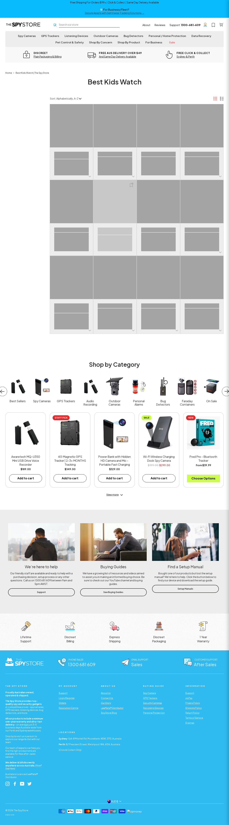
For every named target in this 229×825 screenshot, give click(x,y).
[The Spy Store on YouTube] (22, 784)
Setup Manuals (185, 588)
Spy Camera (149, 693)
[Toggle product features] (90, 176)
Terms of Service (194, 718)
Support (175, 25)
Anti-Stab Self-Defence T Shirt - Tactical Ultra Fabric (115, 305)
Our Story (106, 703)
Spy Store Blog (109, 712)
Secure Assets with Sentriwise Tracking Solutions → (114, 13)
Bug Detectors (133, 35)
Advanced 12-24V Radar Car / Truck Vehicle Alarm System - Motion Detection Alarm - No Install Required (71, 308)
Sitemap (189, 723)
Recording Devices (153, 708)
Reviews (160, 25)
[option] (41, 54)
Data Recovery (201, 35)
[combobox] (89, 24)
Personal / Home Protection (167, 35)
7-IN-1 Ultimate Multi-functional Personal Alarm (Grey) (201, 230)
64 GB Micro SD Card (158, 229)
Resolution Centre (68, 708)
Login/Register (67, 698)
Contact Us (107, 698)
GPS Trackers (50, 35)
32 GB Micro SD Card (158, 153)
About (146, 25)
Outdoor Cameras (106, 35)
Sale (172, 42)
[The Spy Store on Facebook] (15, 784)
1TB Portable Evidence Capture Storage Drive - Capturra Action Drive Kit (71, 155)
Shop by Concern (100, 42)
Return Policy (192, 712)
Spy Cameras (27, 35)
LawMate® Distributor (112, 708)
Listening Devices (76, 35)
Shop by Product (129, 42)
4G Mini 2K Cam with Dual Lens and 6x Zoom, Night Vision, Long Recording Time (115, 231)
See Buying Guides (113, 592)
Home (8, 73)
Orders (62, 703)
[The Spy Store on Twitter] (29, 784)
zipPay (188, 698)
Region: (10, 815)
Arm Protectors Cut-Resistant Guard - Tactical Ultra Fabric (201, 305)
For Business (153, 42)
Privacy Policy (192, 703)
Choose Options (203, 478)
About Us (106, 693)
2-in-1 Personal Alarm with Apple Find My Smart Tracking (115, 154)
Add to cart (25, 478)
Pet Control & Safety (69, 42)
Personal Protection (154, 712)
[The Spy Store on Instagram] (7, 784)
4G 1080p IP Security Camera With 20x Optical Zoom (202, 154)
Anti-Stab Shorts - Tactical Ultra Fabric (158, 305)
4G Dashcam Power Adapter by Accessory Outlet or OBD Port (71, 230)
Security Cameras (152, 703)
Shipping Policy (193, 708)
